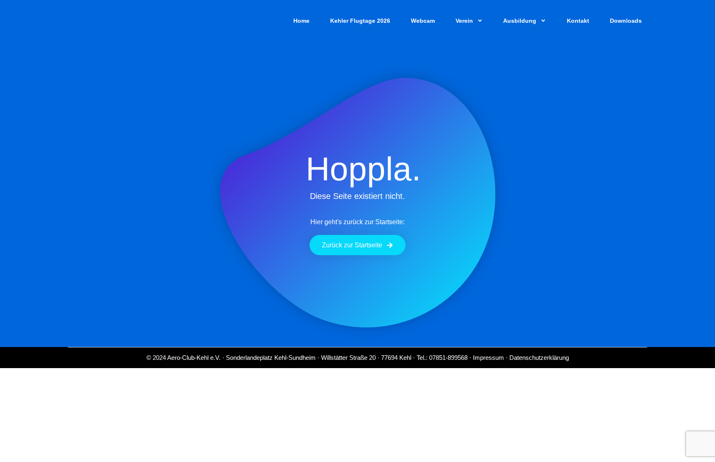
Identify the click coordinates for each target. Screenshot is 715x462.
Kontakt (578, 20)
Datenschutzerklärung (539, 357)
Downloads (626, 20)
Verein (464, 20)
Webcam (423, 20)
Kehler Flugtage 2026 (360, 20)
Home (301, 20)
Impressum (488, 357)
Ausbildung (519, 20)
